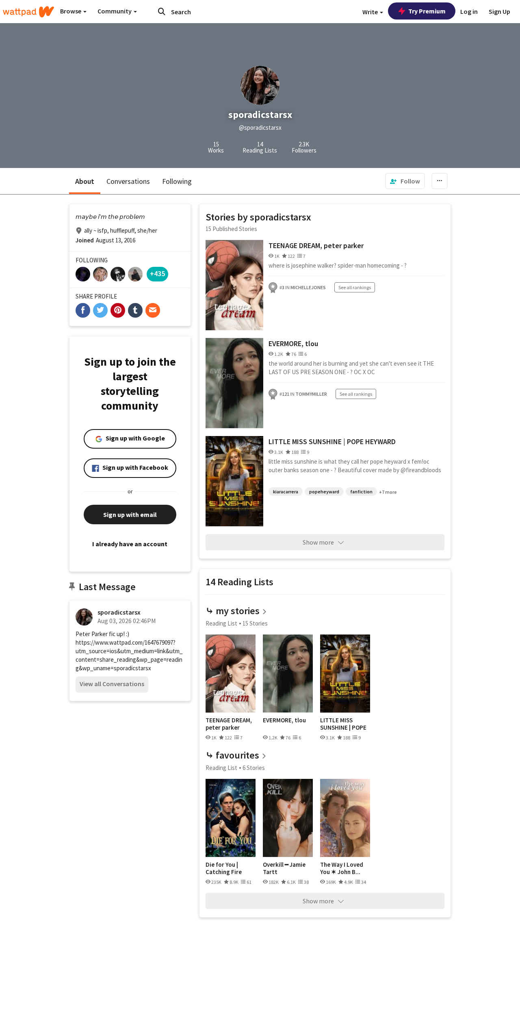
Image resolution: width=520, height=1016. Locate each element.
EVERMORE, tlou (293, 343)
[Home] (28, 12)
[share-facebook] (83, 310)
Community (115, 11)
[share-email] (152, 310)
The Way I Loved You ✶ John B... (341, 868)
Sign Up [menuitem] (499, 11)
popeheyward (324, 491)
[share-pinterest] (117, 310)
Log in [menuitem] (469, 11)
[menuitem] (405, 181)
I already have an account (129, 544)
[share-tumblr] (135, 310)
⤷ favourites (232, 755)
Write (370, 12)
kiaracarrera (285, 491)
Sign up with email (130, 514)
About (84, 181)
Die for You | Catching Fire (224, 868)
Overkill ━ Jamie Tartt (284, 868)
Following (177, 181)
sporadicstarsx (119, 612)
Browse (71, 11)
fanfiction (361, 491)
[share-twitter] (100, 310)
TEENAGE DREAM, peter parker (316, 245)
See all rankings (354, 287)
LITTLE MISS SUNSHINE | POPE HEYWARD (332, 441)
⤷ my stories (233, 610)
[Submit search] (161, 11)
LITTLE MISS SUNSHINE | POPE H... (343, 724)
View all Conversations (112, 684)
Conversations (128, 181)
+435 (157, 273)
